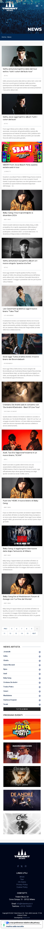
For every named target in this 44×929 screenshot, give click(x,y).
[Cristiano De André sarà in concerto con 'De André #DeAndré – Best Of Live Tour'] (22, 392)
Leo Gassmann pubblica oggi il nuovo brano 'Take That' (20, 310)
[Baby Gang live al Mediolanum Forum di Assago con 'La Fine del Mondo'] (22, 584)
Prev (5, 629)
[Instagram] (25, 866)
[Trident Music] (10, 6)
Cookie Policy (22, 887)
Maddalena (7, 695)
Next (34, 633)
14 (22, 633)
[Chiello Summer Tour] (22, 824)
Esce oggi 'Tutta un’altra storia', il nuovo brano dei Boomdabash (21, 358)
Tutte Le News (22, 709)
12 (10, 633)
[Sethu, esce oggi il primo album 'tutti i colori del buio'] (22, 104)
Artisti (22, 877)
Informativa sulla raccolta (13, 926)
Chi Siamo (22, 882)
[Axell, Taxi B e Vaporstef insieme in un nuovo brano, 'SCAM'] (22, 440)
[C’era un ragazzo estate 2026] (22, 753)
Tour (22, 879)
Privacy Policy (22, 884)
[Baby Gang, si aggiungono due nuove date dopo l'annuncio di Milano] (22, 536)
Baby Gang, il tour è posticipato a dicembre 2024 (18, 214)
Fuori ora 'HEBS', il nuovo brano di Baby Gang (20, 502)
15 (27, 633)
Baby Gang (7, 678)
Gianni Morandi (9, 665)
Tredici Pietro (8, 687)
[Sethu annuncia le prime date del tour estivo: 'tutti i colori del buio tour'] (22, 56)
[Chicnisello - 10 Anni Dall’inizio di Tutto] (22, 776)
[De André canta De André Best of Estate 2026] (22, 800)
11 (4, 633)
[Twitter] (22, 866)
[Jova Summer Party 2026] (22, 729)
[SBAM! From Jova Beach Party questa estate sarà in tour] (22, 152)
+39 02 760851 (26, 906)
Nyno (5, 669)
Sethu (5, 656)
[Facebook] (18, 866)
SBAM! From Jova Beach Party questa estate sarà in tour (20, 166)
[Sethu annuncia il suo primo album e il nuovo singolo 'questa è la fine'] (22, 248)
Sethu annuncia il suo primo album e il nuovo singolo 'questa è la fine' (20, 262)
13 (16, 633)
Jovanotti (6, 652)
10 (37, 629)
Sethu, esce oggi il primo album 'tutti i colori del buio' (20, 118)
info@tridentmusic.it (24, 904)
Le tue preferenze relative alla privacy (24, 923)
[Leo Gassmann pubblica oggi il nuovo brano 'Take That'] (22, 296)
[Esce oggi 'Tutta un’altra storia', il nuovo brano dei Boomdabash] (22, 344)
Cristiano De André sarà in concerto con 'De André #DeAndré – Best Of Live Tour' (21, 406)
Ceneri (5, 691)
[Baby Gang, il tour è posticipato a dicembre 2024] (22, 200)
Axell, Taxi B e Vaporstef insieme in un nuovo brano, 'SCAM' (20, 454)
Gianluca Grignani (10, 700)
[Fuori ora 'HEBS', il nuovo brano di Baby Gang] (22, 488)
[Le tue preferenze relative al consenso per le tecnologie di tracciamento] (4, 925)
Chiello (6, 660)
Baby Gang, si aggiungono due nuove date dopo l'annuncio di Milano (20, 549)
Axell (5, 673)
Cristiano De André (10, 682)
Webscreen (26, 917)
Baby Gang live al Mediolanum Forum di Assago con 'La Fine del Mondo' (21, 597)
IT (41, 6)
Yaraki (5, 704)
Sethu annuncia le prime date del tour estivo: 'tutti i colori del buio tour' (20, 70)
